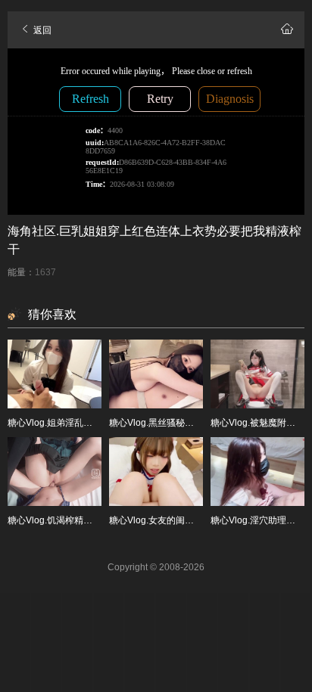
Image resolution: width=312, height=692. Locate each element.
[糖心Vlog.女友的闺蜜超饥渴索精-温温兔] (156, 471)
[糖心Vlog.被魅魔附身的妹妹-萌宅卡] (257, 374)
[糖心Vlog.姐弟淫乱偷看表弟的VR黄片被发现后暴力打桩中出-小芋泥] (54, 374)
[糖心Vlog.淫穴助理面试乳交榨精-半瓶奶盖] (257, 471)
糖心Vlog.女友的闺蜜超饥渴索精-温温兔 (189, 520)
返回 (41, 30)
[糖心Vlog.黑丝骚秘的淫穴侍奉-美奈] (156, 374)
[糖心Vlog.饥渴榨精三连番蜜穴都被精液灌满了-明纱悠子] (54, 471)
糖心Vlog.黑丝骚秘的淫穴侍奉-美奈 (180, 422)
